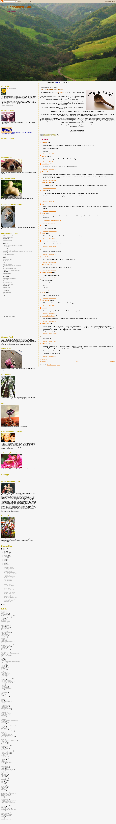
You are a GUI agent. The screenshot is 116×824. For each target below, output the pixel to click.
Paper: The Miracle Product (8, 736)
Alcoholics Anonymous (6, 615)
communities (4, 635)
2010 (4, 551)
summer (3, 785)
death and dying (5, 645)
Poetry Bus (4, 742)
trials (2, 798)
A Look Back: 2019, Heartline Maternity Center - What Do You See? (18, 251)
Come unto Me (4, 634)
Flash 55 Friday (7, 588)
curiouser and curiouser (7, 641)
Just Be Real (45, 256)
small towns (4, 774)
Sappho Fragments (6, 762)
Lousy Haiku (6, 581)
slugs (2, 773)
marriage (3, 707)
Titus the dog (6, 287)
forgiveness (4, 667)
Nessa (43, 213)
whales (3, 807)
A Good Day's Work (8, 571)
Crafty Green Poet (47, 241)
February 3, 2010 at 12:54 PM (49, 231)
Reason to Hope (7, 591)
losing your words (5, 701)
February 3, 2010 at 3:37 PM (49, 238)
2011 (4, 549)
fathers (3, 660)
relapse (3, 755)
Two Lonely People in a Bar (9, 572)
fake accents (4, 656)
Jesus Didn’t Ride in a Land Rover (11, 573)
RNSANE (44, 308)
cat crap (3, 626)
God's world (4, 674)
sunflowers (4, 787)
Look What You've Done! (9, 593)
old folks (3, 733)
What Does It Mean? (6, 808)
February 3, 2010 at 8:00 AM (49, 211)
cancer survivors (5, 625)
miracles (3, 716)
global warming (5, 673)
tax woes (3, 790)
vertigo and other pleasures (8, 802)
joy (2, 695)
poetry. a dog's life (5, 745)
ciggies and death (5, 632)
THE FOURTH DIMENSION (9, 268)
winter (2, 810)
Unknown (44, 142)
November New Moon (8, 237)
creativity (3, 639)
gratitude (3, 679)
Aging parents (4, 614)
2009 (4, 604)
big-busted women (5, 621)
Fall (2, 658)
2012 (4, 548)
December (6, 552)
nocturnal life (4, 729)
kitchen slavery (5, 696)
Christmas (3, 631)
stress (2, 783)
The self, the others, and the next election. (12, 265)
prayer (2, 747)
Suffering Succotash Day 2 (9, 576)
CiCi (43, 225)
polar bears (4, 746)
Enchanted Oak (19, 7)
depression (4, 648)
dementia (3, 647)
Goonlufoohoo (4, 675)
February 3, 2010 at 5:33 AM (49, 161)
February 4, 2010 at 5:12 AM (49, 254)
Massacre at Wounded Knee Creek (9, 711)
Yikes (2, 817)
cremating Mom (5, 640)
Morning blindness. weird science (9, 720)
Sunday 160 (4, 786)
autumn (3, 619)
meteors (3, 715)
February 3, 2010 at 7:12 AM (49, 201)
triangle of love (4, 799)
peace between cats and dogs (8, 740)
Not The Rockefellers (8, 254)
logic (2, 700)
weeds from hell (5, 805)
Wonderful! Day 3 (7, 575)
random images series (6, 750)
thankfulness (4, 792)
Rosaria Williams (47, 272)
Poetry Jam (4, 743)
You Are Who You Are (8, 567)
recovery (3, 754)
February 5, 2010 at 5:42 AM (49, 305)
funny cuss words (5, 671)
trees (2, 796)
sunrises (3, 788)
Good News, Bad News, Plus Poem (11, 583)
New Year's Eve (5, 728)
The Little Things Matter (9, 568)
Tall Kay (44, 156)
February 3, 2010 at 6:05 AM (49, 188)
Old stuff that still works (6, 734)
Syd (43, 204)
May (5, 561)
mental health (4, 714)
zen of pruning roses (6, 819)
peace (2, 739)
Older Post (112, 361)
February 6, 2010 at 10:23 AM (49, 333)
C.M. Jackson (46, 300)
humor (2, 691)
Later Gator (5, 279)
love (2, 703)
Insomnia (3, 694)
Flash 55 (3, 665)
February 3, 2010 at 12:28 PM (49, 223)
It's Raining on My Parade (9, 592)
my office (3, 726)
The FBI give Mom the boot (7, 793)
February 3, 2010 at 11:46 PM (49, 246)
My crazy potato (5, 722)
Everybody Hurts (46, 135)
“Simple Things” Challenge (9, 599)
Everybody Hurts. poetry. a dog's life (10, 653)
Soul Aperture (61, 92)
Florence (3, 666)
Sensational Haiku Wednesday (52, 220)
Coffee (2, 633)
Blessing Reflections (48, 316)
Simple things (56, 135)
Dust (2, 651)
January (6, 603)
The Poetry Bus (7, 273)
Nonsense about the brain (7, 731)
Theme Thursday (5, 794)
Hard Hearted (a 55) (8, 579)
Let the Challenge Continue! (10, 595)
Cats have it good (5, 627)
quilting (3, 749)
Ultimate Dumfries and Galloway (10, 289)
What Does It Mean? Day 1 (9, 577)
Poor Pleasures (7, 587)
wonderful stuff (4, 812)
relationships (4, 756)
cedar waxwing (5, 628)
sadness (3, 761)
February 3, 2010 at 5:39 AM (49, 169)
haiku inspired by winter (7, 681)
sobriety (3, 776)
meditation (3, 712)
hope (2, 689)
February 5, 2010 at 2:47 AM (49, 298)
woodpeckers (4, 813)
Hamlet (3, 685)
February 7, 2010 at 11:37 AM (49, 341)
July (5, 559)
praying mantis (4, 748)
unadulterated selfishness (7, 800)
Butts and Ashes (7, 240)
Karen (43, 233)
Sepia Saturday (5, 767)
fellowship (3, 662)
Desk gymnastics (5, 649)
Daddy (2, 642)
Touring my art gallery (6, 795)
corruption (3, 637)
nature (2, 727)
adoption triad (4, 613)
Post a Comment (43, 359)
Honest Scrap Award (6, 688)
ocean (2, 732)
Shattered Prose (7, 259)
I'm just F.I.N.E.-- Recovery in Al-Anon (12, 245)
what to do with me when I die (8, 809)
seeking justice (5, 766)
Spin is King (4, 780)
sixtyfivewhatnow (7, 264)
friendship (3, 669)
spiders (3, 779)
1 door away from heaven (9, 235)
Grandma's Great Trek (6, 678)
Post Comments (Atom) (53, 365)
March (5, 564)
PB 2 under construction (8, 274)
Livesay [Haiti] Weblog (9, 250)
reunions (3, 759)
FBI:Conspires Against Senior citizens (10, 661)
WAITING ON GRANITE (8, 284)
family (2, 659)
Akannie (44, 190)
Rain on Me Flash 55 (8, 596)
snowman (3, 775)
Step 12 (3, 782)
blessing (3, 622)
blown (4, 256)
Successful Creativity (8, 569)
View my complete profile (7, 105)
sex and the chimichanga (7, 769)
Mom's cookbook (5, 718)
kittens (2, 698)
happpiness (4, 686)
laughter (3, 699)
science (3, 763)
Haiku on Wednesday (6, 682)
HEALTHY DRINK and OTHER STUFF (11, 270)
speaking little (4, 778)
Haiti (51, 135)
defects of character (6, 646)
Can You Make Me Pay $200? (10, 597)
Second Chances (7, 242)
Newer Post (43, 361)
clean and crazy (46, 171)
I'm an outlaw (4, 692)
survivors (3, 789)
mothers (3, 721)
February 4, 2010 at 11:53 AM (49, 290)
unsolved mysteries (6, 801)
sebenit (3, 765)
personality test (20, 339)
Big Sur (3, 620)
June (5, 560)
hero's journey (4, 687)
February (6, 565)
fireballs (3, 664)
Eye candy (3, 654)
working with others (6, 814)
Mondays (3, 719)
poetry (2, 741)
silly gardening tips (5, 770)
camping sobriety (5, 624)
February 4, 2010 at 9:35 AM (49, 262)
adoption (3, 612)
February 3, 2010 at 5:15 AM (49, 153)
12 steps (3, 611)
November (6, 553)
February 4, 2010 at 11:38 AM (49, 277)
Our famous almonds (6, 735)
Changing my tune (5, 629)
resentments (4, 758)
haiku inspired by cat (6, 680)
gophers (3, 676)
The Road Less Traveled (9, 278)
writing (2, 816)
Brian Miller (45, 164)
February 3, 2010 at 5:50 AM (49, 180)
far (3, 293)
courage (3, 638)
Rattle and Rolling (5, 753)
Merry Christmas (7, 246)
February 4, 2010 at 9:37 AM (49, 270)
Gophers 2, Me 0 (7, 584)
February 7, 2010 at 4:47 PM (49, 356)
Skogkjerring (45, 323)
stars (2, 781)
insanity (3, 693)
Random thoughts (5, 752)
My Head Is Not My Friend (9, 585)
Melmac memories (5, 713)
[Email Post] (57, 134)
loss (2, 702)
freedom (3, 668)
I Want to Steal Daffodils (9, 589)
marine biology (5, 706)
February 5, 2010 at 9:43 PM (49, 313)
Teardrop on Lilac (7, 601)
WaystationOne (7, 292)
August (5, 557)
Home (77, 361)
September (6, 556)
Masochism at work (6, 708)
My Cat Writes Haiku (8, 600)
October (6, 555)
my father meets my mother (7, 725)
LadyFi (44, 292)
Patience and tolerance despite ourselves (11, 738)
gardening (3, 672)
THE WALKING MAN (8, 282)
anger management (6, 617)
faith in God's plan (5, 655)
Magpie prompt (5, 705)
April (5, 563)
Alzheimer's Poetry (8, 580)
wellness (3, 806)
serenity (3, 768)
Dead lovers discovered (7, 644)
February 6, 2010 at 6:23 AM (49, 321)
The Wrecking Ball (7, 260)
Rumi (2, 760)
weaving (3, 803)
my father (3, 723)
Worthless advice (5, 815)
